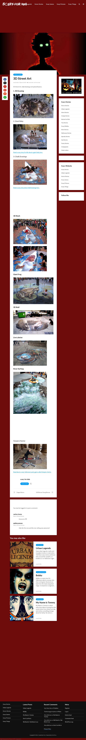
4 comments (31, 82)
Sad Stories (64, 140)
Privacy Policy (47, 729)
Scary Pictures (61, 4)
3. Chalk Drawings (20, 157)
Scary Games (50, 4)
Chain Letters (65, 150)
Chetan (10, 739)
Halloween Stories (41, 572)
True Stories (64, 123)
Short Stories (65, 129)
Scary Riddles (65, 126)
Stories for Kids (65, 119)
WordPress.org (69, 722)
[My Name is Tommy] (21, 608)
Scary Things (72, 4)
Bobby (39, 575)
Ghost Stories (65, 112)
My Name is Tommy (45, 602)
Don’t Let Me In (27, 718)
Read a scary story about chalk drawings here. (26, 188)
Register (67, 708)
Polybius (55, 708)
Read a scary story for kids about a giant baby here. (28, 152)
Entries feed (68, 715)
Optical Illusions (18, 74)
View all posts (25, 483)
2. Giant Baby (18, 121)
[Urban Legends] (21, 554)
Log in (66, 711)
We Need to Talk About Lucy (30, 722)
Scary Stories (16, 4)
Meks (44, 735)
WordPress (54, 735)
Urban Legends (27, 4)
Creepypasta (64, 147)
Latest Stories (40, 599)
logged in (23, 508)
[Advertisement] (43, 21)
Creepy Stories (65, 116)
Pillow (59, 711)
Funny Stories (65, 143)
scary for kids (16, 82)
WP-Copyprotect (17, 739)
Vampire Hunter (19, 441)
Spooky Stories (65, 136)
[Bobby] (21, 581)
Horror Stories (39, 4)
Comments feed (69, 718)
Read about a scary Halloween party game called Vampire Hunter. (32, 472)
